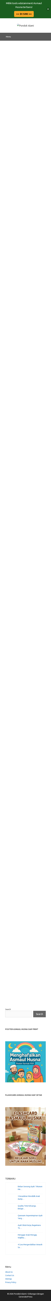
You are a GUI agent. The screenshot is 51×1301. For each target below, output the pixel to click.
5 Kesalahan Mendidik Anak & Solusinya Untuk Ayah (25, 196)
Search (8, 1009)
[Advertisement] (25, 68)
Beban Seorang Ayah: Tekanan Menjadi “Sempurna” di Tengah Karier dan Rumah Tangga (24, 107)
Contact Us (9, 1275)
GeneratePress (25, 1297)
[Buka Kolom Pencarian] (47, 37)
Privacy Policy (10, 1282)
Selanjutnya (26, 997)
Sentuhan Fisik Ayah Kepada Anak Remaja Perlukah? (20, 728)
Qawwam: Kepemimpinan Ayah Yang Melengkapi (24, 376)
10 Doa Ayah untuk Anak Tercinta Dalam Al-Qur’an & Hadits (24, 820)
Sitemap (8, 1279)
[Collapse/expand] (48, 9)
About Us (9, 1272)
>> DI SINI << (24, 13)
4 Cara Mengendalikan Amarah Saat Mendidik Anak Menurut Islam (22, 639)
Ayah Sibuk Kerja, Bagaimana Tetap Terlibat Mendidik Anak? (24, 466)
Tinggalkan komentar (18, 181)
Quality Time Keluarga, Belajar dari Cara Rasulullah (22, 286)
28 (16, 997)
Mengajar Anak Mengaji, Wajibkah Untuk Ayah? (23, 553)
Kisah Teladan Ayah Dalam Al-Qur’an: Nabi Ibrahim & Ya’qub (25, 909)
